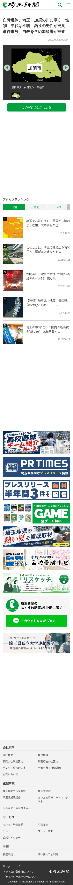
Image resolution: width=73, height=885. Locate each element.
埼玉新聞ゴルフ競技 (14, 791)
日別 (14, 207)
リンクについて (12, 866)
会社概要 (8, 755)
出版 (5, 831)
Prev (7, 68)
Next (66, 68)
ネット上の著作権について (18, 871)
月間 (59, 207)
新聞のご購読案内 (13, 761)
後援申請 (8, 854)
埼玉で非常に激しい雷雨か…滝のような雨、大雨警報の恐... (48, 223)
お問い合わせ (10, 774)
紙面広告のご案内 (48, 761)
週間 (36, 207)
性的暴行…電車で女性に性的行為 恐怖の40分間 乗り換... (48, 276)
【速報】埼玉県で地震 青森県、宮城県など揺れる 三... (48, 303)
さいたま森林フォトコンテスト (53, 799)
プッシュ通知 (45, 831)
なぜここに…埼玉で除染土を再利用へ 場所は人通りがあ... (48, 250)
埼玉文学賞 (44, 791)
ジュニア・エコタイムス (17, 807)
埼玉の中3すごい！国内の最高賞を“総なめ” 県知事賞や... (47, 329)
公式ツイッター (12, 837)
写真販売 (43, 824)
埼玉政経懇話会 (12, 797)
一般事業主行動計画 (49, 767)
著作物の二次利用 (48, 854)
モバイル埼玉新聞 (13, 824)
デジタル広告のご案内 (15, 767)
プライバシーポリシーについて (20, 876)
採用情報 (43, 755)
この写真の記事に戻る (36, 107)
